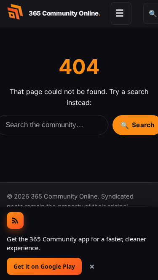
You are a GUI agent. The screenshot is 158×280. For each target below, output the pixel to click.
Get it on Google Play (44, 266)
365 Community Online (65, 13)
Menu (119, 13)
